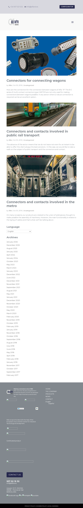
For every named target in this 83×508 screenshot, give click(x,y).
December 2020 (13, 300)
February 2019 (12, 326)
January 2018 (12, 362)
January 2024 (12, 258)
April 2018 (11, 356)
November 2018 (13, 333)
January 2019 (12, 330)
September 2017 (13, 372)
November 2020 (13, 304)
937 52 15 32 (13, 481)
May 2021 (10, 294)
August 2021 (12, 291)
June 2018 (11, 349)
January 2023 (12, 271)
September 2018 (13, 339)
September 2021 (13, 287)
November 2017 (13, 365)
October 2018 (12, 336)
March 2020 (11, 313)
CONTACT (49, 399)
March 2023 (11, 268)
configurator (67, 7)
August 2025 (12, 248)
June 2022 (11, 278)
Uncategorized (28, 85)
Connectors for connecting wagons (36, 81)
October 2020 (12, 307)
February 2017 (12, 375)
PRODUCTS (50, 394)
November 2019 (13, 320)
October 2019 (12, 323)
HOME (48, 389)
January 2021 (12, 297)
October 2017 (12, 369)
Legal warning (53, 506)
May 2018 (10, 352)
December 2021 (13, 281)
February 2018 (12, 359)
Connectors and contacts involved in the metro (41, 204)
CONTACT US (15, 475)
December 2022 (13, 274)
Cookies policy (41, 506)
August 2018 (12, 343)
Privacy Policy (30, 506)
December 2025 (13, 245)
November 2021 (13, 284)
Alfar (10, 85)
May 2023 (10, 265)
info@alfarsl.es (12, 483)
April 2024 (11, 255)
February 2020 (13, 317)
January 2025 (12, 252)
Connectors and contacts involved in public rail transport (37, 133)
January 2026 (12, 242)
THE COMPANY (51, 391)
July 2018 (10, 346)
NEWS (48, 396)
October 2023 (12, 261)
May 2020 (11, 310)
